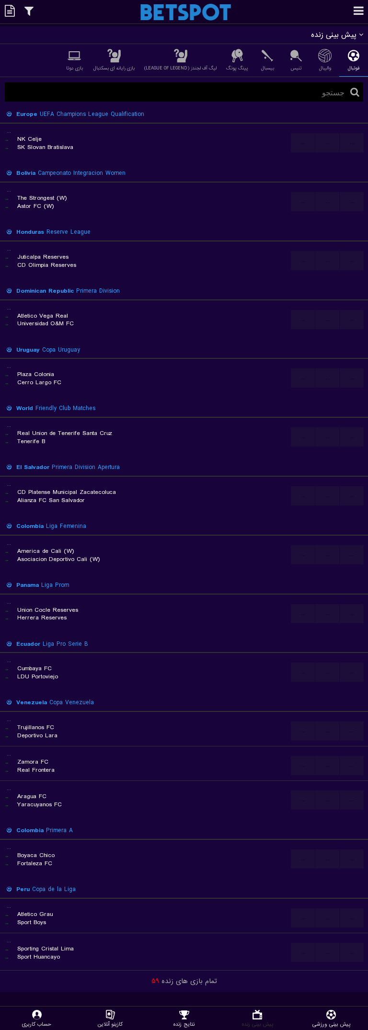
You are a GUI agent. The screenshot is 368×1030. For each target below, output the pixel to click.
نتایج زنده (184, 1024)
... (303, 142)
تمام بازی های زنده (184, 981)
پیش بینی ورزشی (331, 1024)
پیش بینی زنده (257, 1024)
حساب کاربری (36, 1024)
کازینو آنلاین (110, 1024)
